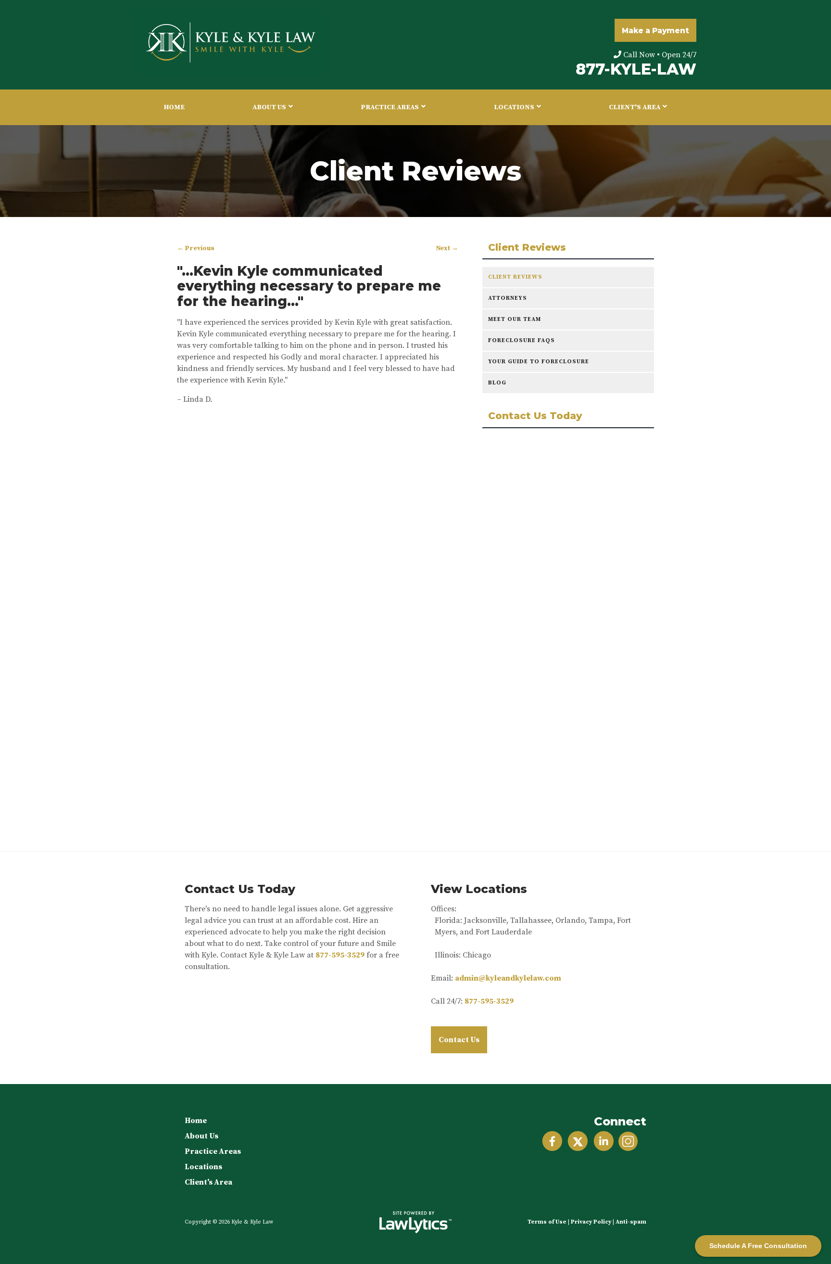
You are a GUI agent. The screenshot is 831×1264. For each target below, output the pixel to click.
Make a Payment (655, 30)
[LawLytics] (415, 1222)
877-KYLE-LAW (636, 69)
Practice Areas (390, 107)
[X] (578, 1141)
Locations (514, 107)
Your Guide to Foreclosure (538, 361)
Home (174, 107)
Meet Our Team (514, 319)
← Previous (195, 248)
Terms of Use (547, 1222)
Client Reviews (527, 247)
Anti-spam (631, 1222)
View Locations (479, 889)
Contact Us (459, 1040)
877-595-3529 (340, 955)
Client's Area (634, 107)
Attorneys (507, 298)
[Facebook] (552, 1141)
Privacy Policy (591, 1222)
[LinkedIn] (604, 1141)
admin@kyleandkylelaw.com (508, 978)
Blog (497, 382)
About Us (269, 107)
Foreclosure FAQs (521, 340)
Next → (447, 248)
